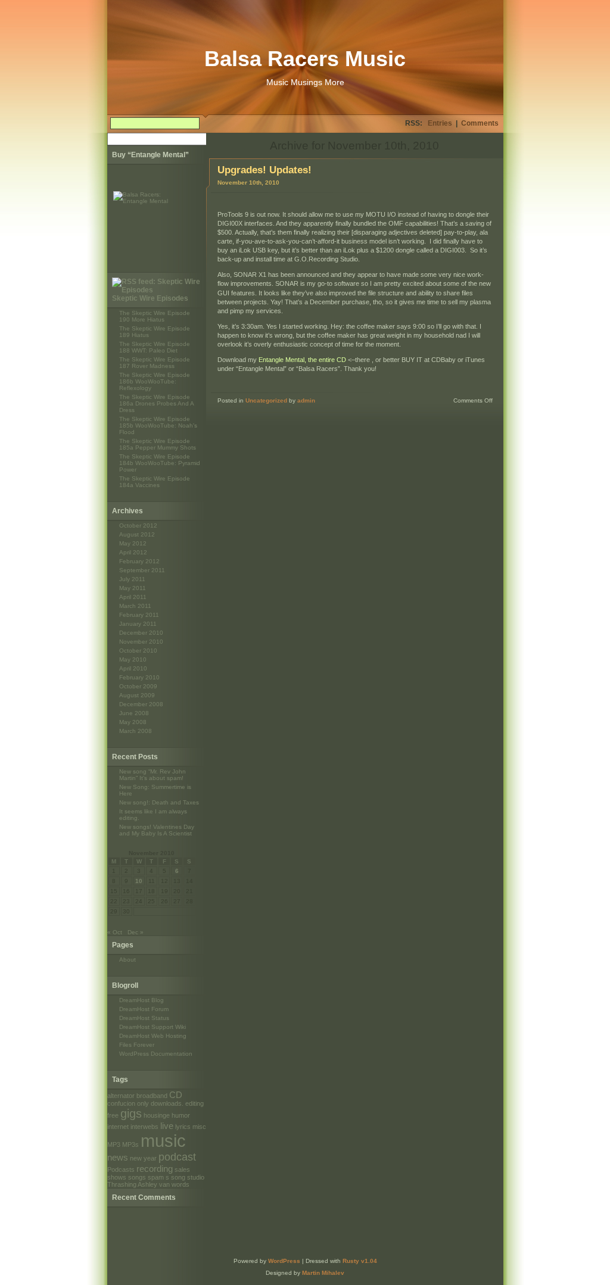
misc (199, 1126)
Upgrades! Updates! (264, 170)
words (180, 1184)
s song (175, 1177)
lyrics (183, 1126)
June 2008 (134, 713)
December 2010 (141, 632)
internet (118, 1126)
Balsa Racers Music (305, 58)
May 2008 (133, 722)
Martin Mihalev (323, 1273)
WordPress (284, 1261)
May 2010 (133, 659)
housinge (157, 1115)
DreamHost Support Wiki (152, 1027)
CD (175, 1095)
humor (181, 1115)
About (127, 959)
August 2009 (137, 695)
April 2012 (133, 552)
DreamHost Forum (144, 1009)
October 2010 (138, 650)
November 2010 (141, 641)
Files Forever (136, 1044)
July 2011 (132, 579)
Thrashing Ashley (132, 1184)
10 (138, 881)
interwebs (144, 1126)
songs (137, 1177)
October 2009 (138, 686)
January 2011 (138, 623)
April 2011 (133, 597)
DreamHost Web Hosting (152, 1036)
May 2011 (132, 588)
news (117, 1157)
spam (156, 1177)
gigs (131, 1113)
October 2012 (138, 525)
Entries (440, 123)
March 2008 (135, 731)
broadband (151, 1095)
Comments (480, 123)
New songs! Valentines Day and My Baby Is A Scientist (156, 830)
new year (143, 1158)
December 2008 (141, 704)
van (164, 1184)
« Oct (114, 932)
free (113, 1115)
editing (194, 1103)
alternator (121, 1095)
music (163, 1140)
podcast (177, 1157)
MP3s (130, 1144)
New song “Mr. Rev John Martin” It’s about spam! (152, 774)
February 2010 (139, 677)
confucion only (128, 1103)
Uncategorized (266, 400)
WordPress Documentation (155, 1053)
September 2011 (142, 570)
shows (116, 1177)
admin (306, 400)
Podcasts (121, 1169)
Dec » (135, 932)
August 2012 (137, 534)
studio (195, 1177)
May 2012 (133, 543)
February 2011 (139, 615)
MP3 (113, 1144)
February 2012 (139, 561)
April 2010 (133, 668)
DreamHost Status (144, 1018)
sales (182, 1169)
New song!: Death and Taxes (159, 802)
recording (154, 1169)
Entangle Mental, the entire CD (302, 359)
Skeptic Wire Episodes (150, 298)
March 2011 (135, 606)
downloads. (167, 1103)
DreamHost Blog (141, 1000)
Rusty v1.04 (360, 1261)
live (166, 1126)
